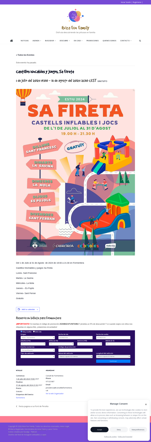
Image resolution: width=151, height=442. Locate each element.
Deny (119, 430)
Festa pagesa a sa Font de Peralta (33, 406)
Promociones (92, 40)
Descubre (64, 40)
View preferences (138, 430)
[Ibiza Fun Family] (11, 41)
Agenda (36, 40)
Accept (99, 430)
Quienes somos (109, 40)
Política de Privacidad (125, 437)
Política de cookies (110, 437)
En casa (77, 40)
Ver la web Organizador (55, 393)
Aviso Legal (64, 426)
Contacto (125, 40)
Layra (44, 435)
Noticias (25, 40)
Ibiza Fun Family (75, 27)
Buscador (49, 40)
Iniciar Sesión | (126, 2)
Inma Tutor (41, 429)
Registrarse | (138, 2)
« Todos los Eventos (25, 55)
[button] (146, 404)
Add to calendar (28, 309)
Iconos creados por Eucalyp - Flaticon (22, 432)
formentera (20, 398)
